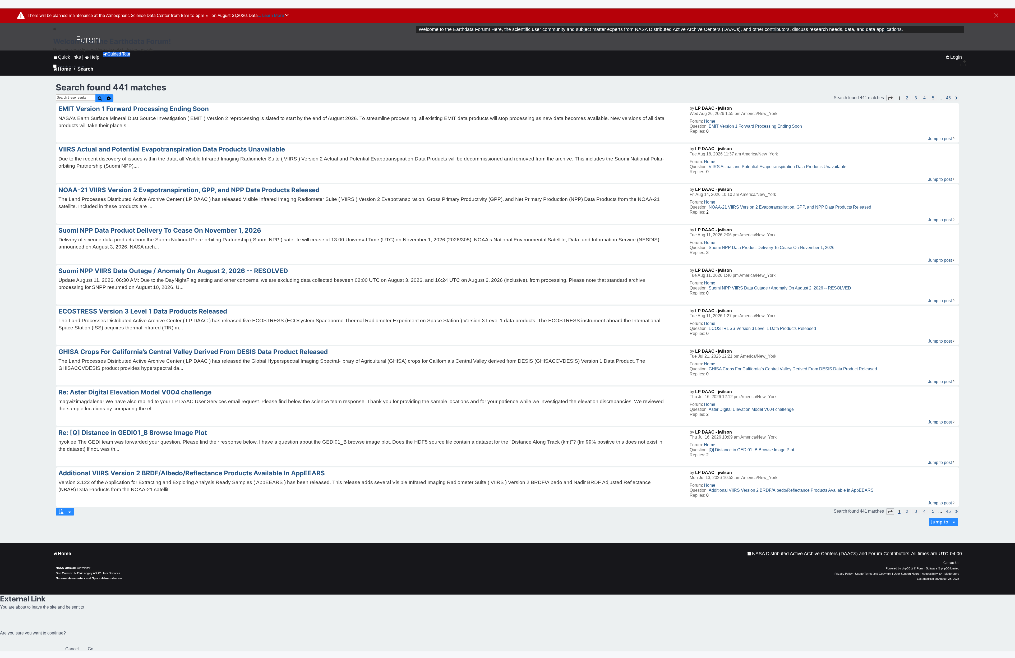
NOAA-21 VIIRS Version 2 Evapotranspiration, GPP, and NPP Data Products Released (790, 207)
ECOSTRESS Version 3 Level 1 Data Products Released (762, 328)
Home (709, 121)
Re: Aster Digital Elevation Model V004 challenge (134, 392)
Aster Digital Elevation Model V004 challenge (751, 409)
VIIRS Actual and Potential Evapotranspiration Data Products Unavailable (777, 166)
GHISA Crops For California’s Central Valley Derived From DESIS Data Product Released (793, 369)
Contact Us (951, 563)
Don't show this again (71, 66)
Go (90, 649)
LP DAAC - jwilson (713, 108)
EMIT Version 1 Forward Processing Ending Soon (755, 126)
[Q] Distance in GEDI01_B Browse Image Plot (751, 450)
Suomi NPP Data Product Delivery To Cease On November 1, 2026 (771, 247)
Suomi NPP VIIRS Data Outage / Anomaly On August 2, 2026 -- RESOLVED (780, 288)
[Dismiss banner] (996, 16)
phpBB (906, 568)
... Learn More (271, 15)
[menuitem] (828, 554)
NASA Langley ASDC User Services (97, 573)
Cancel (72, 649)
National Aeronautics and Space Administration (89, 578)
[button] (890, 98)
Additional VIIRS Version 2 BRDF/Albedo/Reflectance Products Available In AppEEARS (791, 490)
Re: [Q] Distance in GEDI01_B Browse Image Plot (132, 432)
